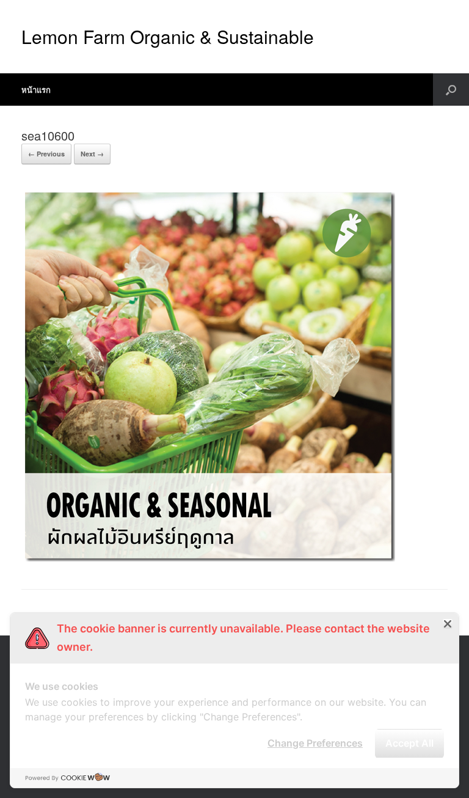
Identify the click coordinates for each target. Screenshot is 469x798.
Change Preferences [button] (315, 743)
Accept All (409, 743)
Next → (92, 153)
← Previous (46, 153)
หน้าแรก (36, 89)
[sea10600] (208, 558)
